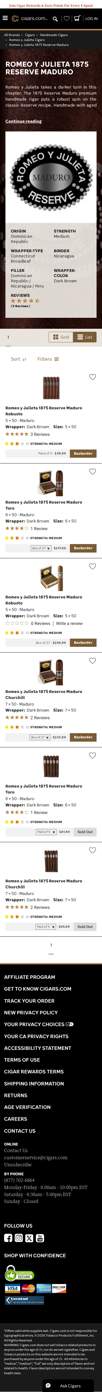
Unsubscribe (18, 1165)
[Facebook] (8, 1239)
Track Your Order (29, 1000)
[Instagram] (19, 1239)
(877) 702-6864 (19, 1180)
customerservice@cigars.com (35, 1158)
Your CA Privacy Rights (36, 1036)
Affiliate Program (29, 977)
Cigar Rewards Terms (34, 1071)
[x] (29, 1238)
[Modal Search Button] (55, 19)
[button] (68, 1385)
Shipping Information (34, 1083)
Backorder (83, 453)
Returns (15, 1095)
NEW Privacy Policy (31, 1012)
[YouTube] (40, 1239)
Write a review (69, 623)
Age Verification (27, 1107)
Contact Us (16, 1150)
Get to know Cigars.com (38, 988)
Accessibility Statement (37, 1048)
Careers (15, 1118)
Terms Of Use (22, 1059)
